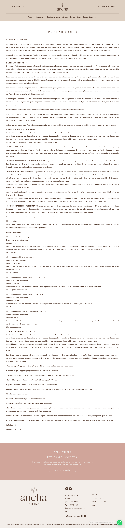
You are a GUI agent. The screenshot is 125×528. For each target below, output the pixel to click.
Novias (72, 17)
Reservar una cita (62, 470)
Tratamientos (98, 498)
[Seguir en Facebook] (70, 488)
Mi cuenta (101, 6)
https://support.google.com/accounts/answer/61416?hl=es (36, 371)
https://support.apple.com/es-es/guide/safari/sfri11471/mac (34, 380)
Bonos (79, 17)
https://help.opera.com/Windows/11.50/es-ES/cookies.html (35, 385)
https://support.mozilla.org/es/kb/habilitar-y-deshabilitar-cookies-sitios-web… (43, 366)
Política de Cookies (13, 524)
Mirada (65, 17)
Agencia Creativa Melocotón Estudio (106, 524)
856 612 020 (73, 505)
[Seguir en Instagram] (66, 488)
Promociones (88, 17)
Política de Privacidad (26, 524)
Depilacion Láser (53, 17)
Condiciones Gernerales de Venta (52, 524)
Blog (93, 505)
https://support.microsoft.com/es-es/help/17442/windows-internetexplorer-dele (44, 375)
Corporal (39, 17)
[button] (119, 522)
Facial (30, 17)
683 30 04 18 (72, 502)
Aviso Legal (37, 524)
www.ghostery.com (21, 394)
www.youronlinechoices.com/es (33, 399)
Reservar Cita (18, 6)
